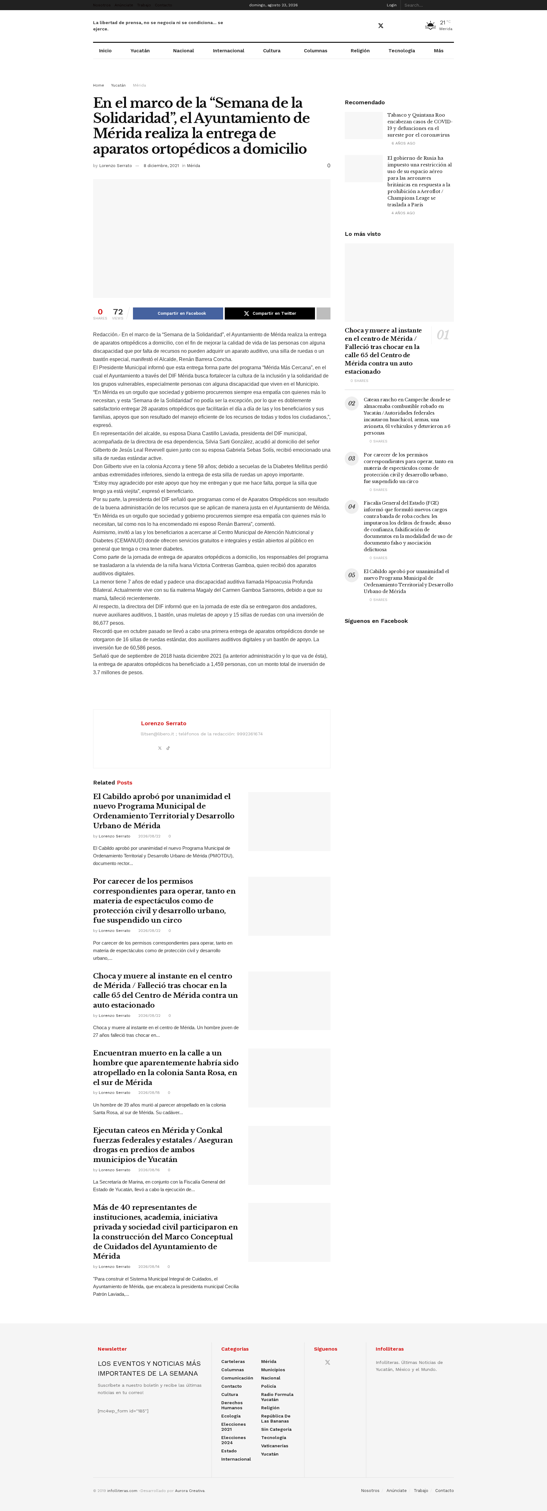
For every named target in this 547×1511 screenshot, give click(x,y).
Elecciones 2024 (233, 1440)
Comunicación (237, 1377)
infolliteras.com (122, 1490)
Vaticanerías (274, 1445)
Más (438, 51)
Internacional (228, 51)
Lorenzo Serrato (115, 165)
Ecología (231, 1415)
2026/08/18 (148, 1092)
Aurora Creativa (189, 1490)
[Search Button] (450, 5)
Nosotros (102, 5)
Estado (229, 1450)
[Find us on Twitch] (414, 26)
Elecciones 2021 (233, 1427)
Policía (268, 1386)
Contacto (163, 5)
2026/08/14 (148, 1266)
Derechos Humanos (232, 1405)
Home (98, 85)
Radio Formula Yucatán (277, 1397)
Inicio (105, 51)
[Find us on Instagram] (403, 26)
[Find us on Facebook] (369, 26)
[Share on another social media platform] (323, 313)
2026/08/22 (148, 836)
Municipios (273, 1369)
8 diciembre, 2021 (161, 165)
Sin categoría (276, 1429)
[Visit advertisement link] (273, 76)
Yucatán (140, 51)
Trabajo (144, 5)
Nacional (183, 51)
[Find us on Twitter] (381, 26)
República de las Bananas (276, 1418)
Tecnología (401, 51)
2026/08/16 (148, 1170)
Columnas (315, 51)
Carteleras (233, 1361)
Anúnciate (124, 5)
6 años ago (402, 143)
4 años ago (402, 213)
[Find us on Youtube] (392, 26)
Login (391, 5)
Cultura (271, 51)
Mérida (139, 85)
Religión (360, 51)
